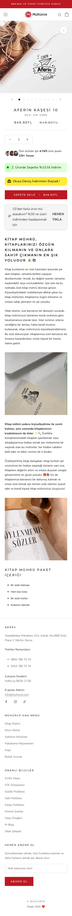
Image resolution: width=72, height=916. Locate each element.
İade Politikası (13, 798)
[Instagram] (15, 701)
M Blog (9, 825)
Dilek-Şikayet (13, 831)
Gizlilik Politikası (15, 792)
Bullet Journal (13, 757)
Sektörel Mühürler (16, 737)
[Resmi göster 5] (36, 99)
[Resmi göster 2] (23, 99)
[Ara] (59, 14)
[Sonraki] (60, 99)
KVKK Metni (12, 778)
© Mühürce (36, 901)
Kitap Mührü (12, 724)
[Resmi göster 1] (19, 99)
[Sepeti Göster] (66, 14)
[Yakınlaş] (63, 30)
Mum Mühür (12, 730)
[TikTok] (24, 701)
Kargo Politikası (14, 805)
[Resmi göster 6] (40, 99)
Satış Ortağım (13, 818)
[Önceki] (11, 99)
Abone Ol (19, 881)
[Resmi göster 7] (44, 99)
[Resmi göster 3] (28, 99)
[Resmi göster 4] (32, 99)
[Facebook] (6, 701)
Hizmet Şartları (14, 811)
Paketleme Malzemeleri (19, 743)
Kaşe (8, 750)
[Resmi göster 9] (53, 99)
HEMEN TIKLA (58, 217)
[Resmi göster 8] (49, 99)
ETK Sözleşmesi (15, 785)
